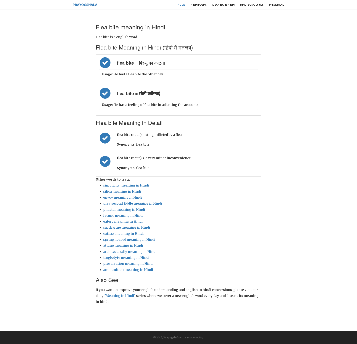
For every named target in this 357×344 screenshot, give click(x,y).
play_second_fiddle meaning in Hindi (132, 203)
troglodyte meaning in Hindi (126, 258)
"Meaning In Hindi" (119, 296)
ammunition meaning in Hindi (128, 270)
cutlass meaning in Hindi (123, 234)
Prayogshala (85, 4)
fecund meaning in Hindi (123, 216)
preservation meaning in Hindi (128, 264)
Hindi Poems (199, 4)
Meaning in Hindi (223, 4)
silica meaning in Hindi (122, 191)
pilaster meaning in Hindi (124, 210)
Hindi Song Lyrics (252, 4)
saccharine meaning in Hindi (126, 227)
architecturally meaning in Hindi (129, 252)
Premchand (276, 4)
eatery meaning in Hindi (123, 221)
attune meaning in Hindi (123, 245)
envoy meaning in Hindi (122, 197)
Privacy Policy (195, 337)
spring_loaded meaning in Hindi (129, 240)
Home (181, 4)
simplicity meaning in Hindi (126, 185)
